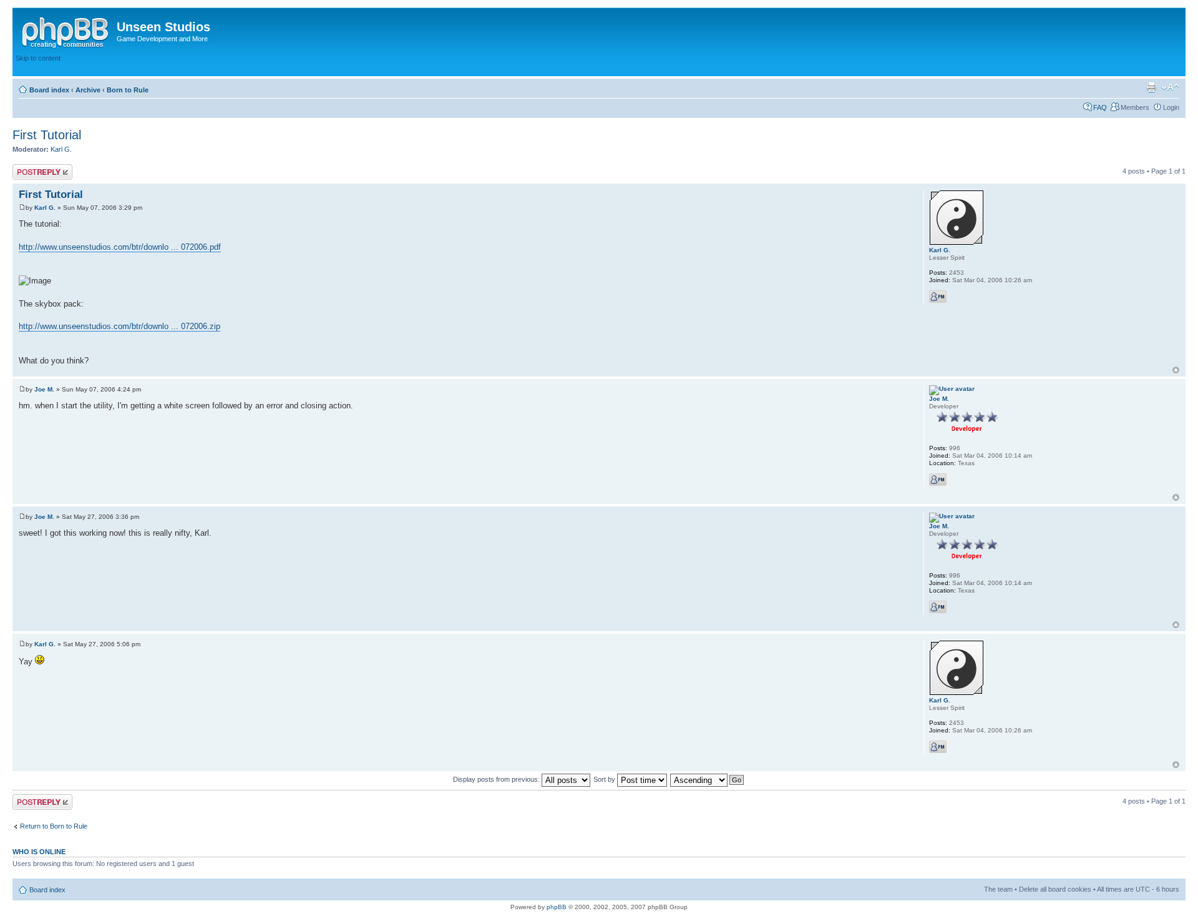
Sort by (605, 779)
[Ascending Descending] (707, 779)
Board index (49, 90)
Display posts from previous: (497, 779)
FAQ (1100, 107)
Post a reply (30, 168)
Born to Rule (128, 90)
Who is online (39, 851)
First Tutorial (46, 135)
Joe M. (44, 389)
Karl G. (61, 149)
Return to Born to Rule (53, 826)
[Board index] (66, 31)
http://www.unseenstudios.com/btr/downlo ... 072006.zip (119, 326)
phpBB (557, 907)
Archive (87, 90)
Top (1175, 370)
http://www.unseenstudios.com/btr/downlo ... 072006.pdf (120, 247)
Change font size (1170, 87)
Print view (1151, 87)
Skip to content (38, 58)
